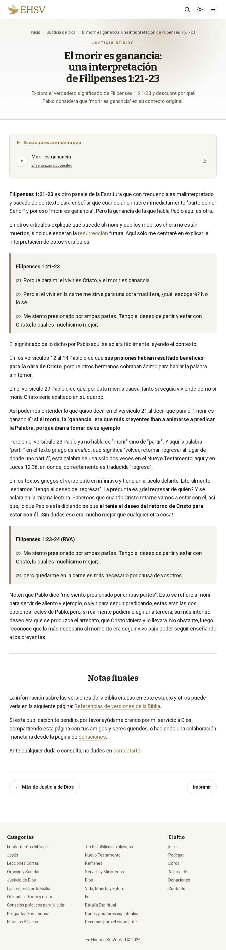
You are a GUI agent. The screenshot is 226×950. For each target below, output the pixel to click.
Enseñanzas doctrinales (51, 165)
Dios (89, 880)
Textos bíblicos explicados (109, 846)
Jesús (12, 855)
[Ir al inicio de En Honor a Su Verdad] (59, 9)
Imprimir (202, 787)
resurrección (93, 233)
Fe (87, 896)
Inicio (35, 32)
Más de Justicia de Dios (44, 787)
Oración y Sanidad (24, 871)
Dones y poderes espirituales (111, 913)
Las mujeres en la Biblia (28, 888)
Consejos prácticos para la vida (35, 905)
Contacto (176, 888)
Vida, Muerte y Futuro (104, 888)
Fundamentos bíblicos (27, 846)
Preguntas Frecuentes (27, 913)
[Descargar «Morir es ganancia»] (205, 160)
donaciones (92, 737)
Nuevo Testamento (103, 855)
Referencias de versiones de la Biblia (117, 706)
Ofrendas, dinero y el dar (29, 896)
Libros (174, 863)
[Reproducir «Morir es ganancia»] (21, 160)
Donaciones (179, 880)
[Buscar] (187, 9)
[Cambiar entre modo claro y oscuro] (200, 9)
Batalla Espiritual (100, 905)
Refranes (93, 863)
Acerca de (177, 871)
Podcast (176, 855)
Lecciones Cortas (23, 863)
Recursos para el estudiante (111, 921)
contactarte (126, 750)
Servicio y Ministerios (104, 871)
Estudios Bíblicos (22, 921)
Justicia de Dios (61, 32)
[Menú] (213, 9)
